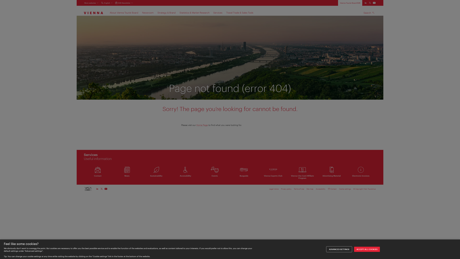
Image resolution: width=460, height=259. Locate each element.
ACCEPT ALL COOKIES (366, 249)
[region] (230, 249)
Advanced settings (339, 249)
